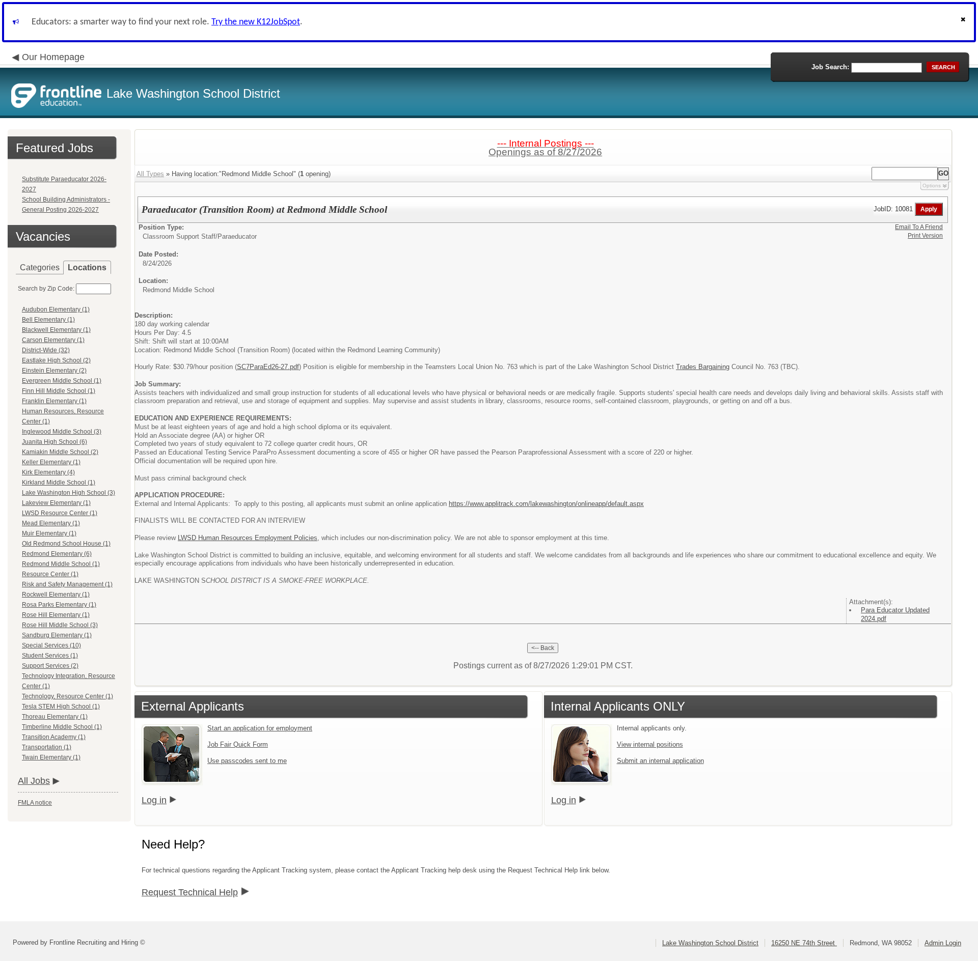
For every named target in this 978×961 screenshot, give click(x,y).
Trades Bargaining (702, 367)
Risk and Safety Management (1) (67, 584)
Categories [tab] (40, 267)
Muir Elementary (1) (49, 533)
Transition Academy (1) (54, 737)
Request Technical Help (190, 892)
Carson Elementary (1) (53, 340)
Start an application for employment (259, 728)
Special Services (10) (51, 645)
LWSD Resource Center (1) (59, 513)
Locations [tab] (87, 267)
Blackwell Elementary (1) (56, 329)
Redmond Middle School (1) (61, 564)
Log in (154, 800)
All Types (150, 174)
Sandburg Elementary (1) (57, 635)
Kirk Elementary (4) (48, 472)
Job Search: (830, 67)
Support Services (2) (50, 665)
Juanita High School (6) (54, 441)
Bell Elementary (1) (48, 319)
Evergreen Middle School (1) (61, 380)
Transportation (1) (46, 747)
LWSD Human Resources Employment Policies (247, 538)
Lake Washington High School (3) (68, 492)
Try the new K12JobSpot (255, 22)
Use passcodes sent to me (247, 761)
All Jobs (34, 781)
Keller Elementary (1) (51, 462)
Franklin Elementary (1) (54, 401)
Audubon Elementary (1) (56, 309)
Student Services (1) (50, 655)
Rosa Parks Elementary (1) (59, 604)
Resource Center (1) (50, 574)
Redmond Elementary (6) (57, 553)
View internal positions (650, 744)
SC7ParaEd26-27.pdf (268, 367)
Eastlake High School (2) (56, 360)
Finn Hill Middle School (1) (58, 390)
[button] (964, 22)
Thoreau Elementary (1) (55, 716)
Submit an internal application (660, 761)
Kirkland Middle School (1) (58, 482)
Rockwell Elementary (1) (56, 594)
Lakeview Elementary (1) (56, 502)
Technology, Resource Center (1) (67, 696)
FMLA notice (35, 802)
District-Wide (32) (46, 350)
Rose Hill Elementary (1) (56, 614)
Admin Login (943, 943)
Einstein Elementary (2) (54, 370)
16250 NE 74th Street (804, 943)
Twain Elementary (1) (51, 757)
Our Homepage (53, 57)
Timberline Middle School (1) (62, 726)
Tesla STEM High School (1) (61, 706)
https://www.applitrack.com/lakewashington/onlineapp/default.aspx (546, 503)
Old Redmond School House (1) (66, 543)
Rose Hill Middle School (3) (60, 625)
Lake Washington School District (710, 943)
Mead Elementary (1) (51, 523)
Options (931, 185)
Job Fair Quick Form (237, 744)
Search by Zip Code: (46, 288)
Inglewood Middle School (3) (61, 431)
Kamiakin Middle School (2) (60, 452)
